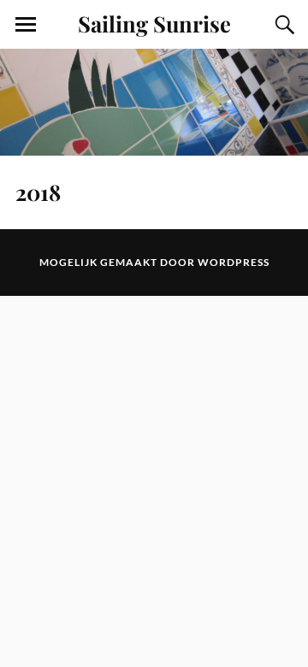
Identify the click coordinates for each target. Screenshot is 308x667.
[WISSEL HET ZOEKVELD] (282, 25)
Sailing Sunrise (154, 23)
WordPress (234, 262)
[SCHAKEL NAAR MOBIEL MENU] (25, 25)
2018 (38, 191)
